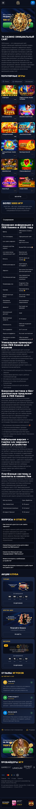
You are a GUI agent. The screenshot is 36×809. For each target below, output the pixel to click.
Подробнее (18, 603)
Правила (20, 778)
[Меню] (3, 3)
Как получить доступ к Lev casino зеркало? (15, 525)
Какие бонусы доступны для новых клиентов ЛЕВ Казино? (16, 546)
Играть (31, 791)
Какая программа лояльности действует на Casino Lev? (18, 566)
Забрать (18, 25)
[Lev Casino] (18, 3)
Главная (3, 778)
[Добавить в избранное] (15, 87)
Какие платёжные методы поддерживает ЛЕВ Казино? (13, 553)
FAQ (9, 778)
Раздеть (18, 634)
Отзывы (14, 778)
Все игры (18, 196)
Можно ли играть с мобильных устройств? (14, 560)
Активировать (18, 750)
